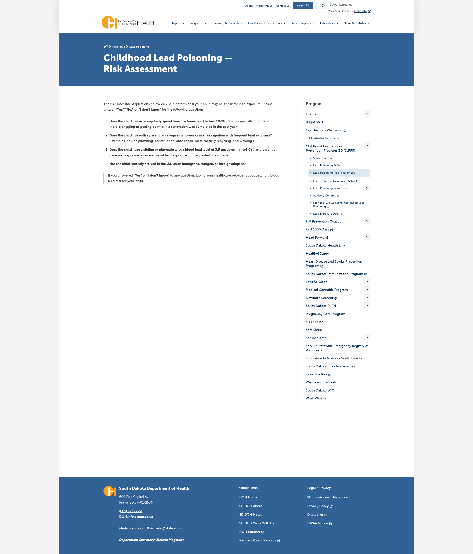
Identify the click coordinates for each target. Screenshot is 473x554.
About (249, 5)
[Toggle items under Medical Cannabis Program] (367, 289)
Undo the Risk (316, 374)
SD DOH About (250, 506)
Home (105, 46)
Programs (118, 46)
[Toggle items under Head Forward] (367, 237)
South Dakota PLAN (321, 306)
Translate (360, 11)
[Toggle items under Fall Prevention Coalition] (367, 221)
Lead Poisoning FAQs (326, 165)
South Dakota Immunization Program (334, 274)
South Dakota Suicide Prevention (331, 366)
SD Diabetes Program (322, 138)
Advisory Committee (326, 195)
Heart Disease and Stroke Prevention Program (334, 263)
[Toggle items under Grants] (367, 113)
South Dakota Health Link (325, 245)
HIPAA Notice (317, 523)
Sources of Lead (323, 158)
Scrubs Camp (316, 338)
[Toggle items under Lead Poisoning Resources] (367, 188)
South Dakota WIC (320, 390)
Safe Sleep (314, 330)
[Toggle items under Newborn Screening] (367, 297)
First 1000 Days (317, 229)
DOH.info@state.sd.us (136, 517)
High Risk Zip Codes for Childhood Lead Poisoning (339, 204)
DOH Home (248, 497)
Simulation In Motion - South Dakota (334, 358)
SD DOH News (250, 514)
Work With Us (264, 5)
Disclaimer (315, 514)
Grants (311, 114)
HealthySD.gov (317, 254)
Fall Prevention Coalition (324, 221)
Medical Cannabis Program (327, 290)
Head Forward (317, 237)
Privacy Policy (318, 506)
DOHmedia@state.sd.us (164, 528)
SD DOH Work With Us (256, 523)
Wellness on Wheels (321, 382)
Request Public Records (257, 540)
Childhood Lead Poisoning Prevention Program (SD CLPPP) (330, 148)
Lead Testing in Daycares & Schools (335, 181)
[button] (179, 23)
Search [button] (301, 5)
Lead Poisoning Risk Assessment (334, 172)
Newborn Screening (321, 298)
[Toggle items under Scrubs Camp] (367, 337)
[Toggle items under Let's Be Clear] (367, 281)
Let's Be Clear (316, 282)
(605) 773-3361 (130, 511)
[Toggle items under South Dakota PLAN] (367, 305)
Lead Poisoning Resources (330, 188)
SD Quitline (314, 322)
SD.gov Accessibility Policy (327, 497)
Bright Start (314, 122)
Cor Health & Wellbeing (324, 130)
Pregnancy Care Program (325, 314)
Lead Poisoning (139, 46)
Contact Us (282, 5)
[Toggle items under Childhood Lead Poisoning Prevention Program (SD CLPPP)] (367, 145)
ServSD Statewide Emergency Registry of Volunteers (337, 348)
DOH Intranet (249, 532)
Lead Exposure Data (326, 213)
